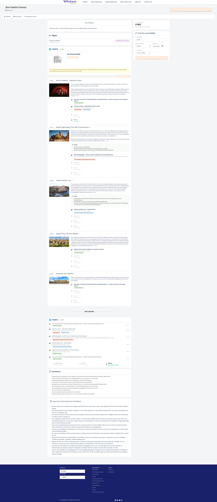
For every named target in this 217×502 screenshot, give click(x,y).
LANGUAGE (63, 474)
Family (94, 476)
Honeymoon (95, 483)
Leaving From (138, 37)
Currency (62, 468)
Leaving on (154, 43)
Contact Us (148, 2)
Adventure (95, 469)
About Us (138, 2)
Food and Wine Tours (98, 481)
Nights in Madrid (139, 43)
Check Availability (151, 57)
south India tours (96, 2)
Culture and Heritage (98, 492)
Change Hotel (73, 57)
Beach (94, 487)
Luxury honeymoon (97, 478)
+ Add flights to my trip (122, 40)
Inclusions (18, 16)
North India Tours (126, 2)
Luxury (94, 489)
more (77, 95)
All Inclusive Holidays (97, 472)
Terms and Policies (31, 16)
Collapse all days (123, 76)
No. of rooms (138, 50)
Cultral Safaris (96, 485)
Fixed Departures (111, 2)
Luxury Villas (95, 474)
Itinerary (8, 16)
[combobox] (151, 39)
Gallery (85, 2)
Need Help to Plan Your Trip (191, 9)
